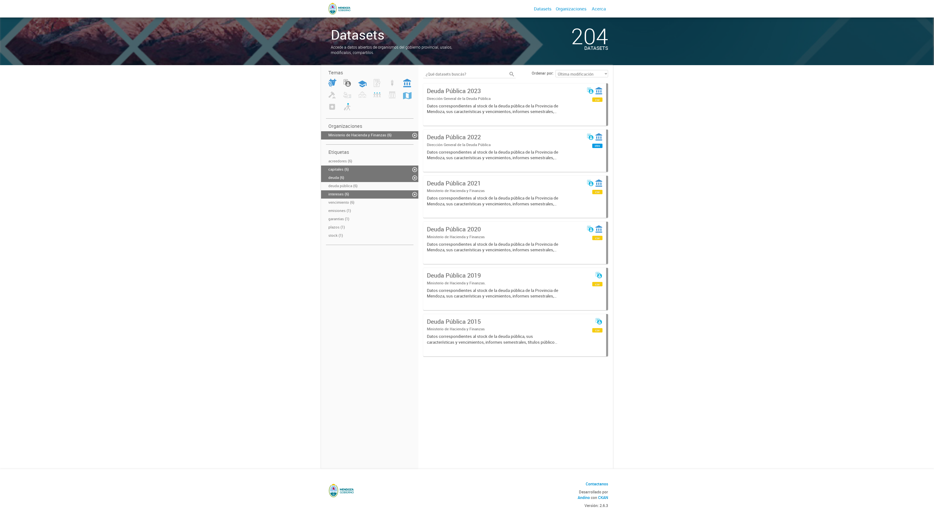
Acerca (599, 9)
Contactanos (597, 484)
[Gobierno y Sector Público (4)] (407, 85)
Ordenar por (542, 73)
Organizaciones (571, 9)
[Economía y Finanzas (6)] (347, 85)
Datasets (542, 9)
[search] (512, 74)
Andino (584, 497)
